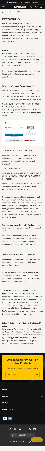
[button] (3, 7)
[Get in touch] (36, 7)
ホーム (6, 12)
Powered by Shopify (29, 442)
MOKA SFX (19, 442)
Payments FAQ (15, 12)
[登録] (37, 374)
